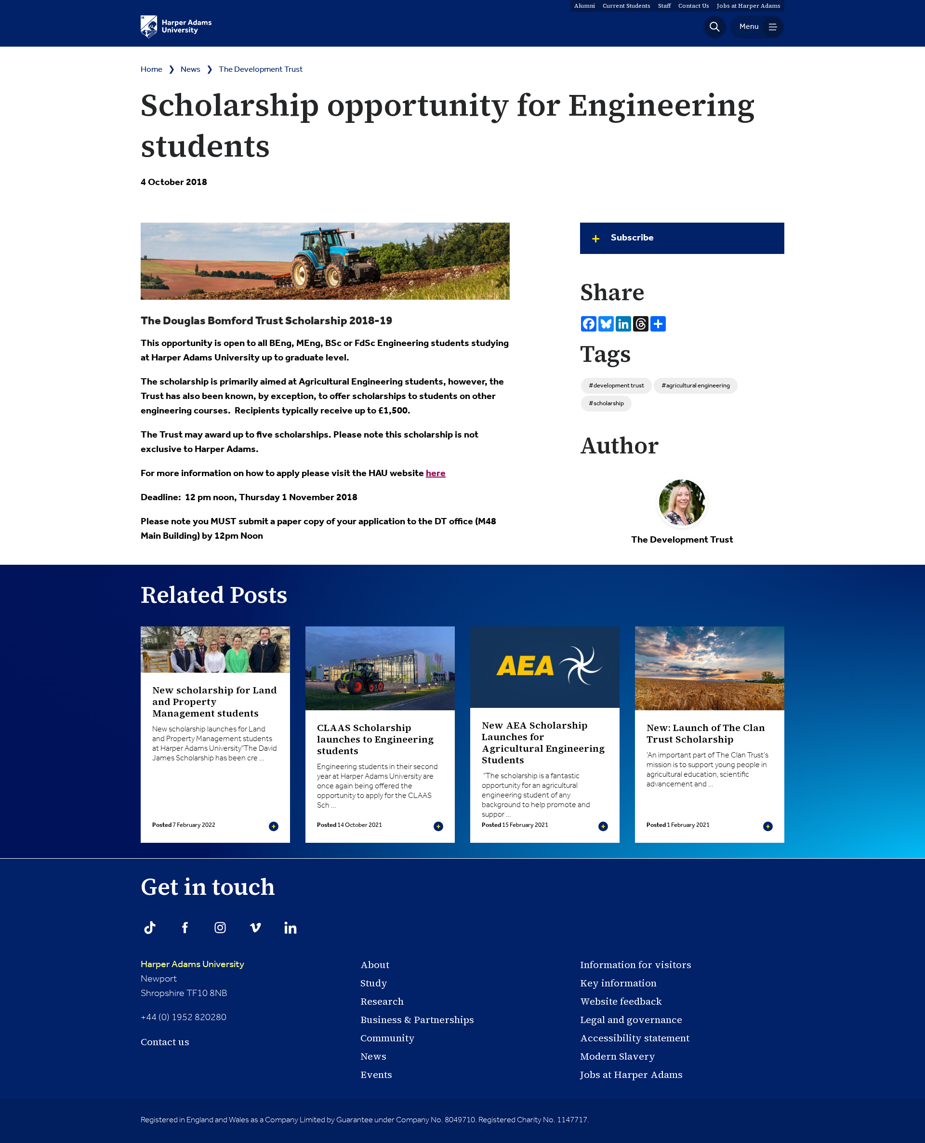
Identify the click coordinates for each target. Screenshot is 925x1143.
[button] (715, 27)
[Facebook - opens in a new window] (185, 928)
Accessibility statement (634, 1038)
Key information (618, 983)
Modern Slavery (617, 1056)
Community (387, 1038)
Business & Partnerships (417, 1019)
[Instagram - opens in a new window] (220, 928)
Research (382, 1001)
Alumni (584, 6)
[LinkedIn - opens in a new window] (290, 928)
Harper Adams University (192, 965)
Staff (664, 6)
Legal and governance (631, 1019)
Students (626, 6)
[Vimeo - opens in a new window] (255, 928)
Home (151, 70)
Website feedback (621, 1001)
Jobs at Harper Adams (631, 1074)
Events (376, 1074)
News (190, 70)
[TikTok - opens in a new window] (150, 928)
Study (373, 983)
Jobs (748, 6)
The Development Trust (261, 70)
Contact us (165, 1042)
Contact (693, 6)
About (374, 964)
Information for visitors (635, 964)
